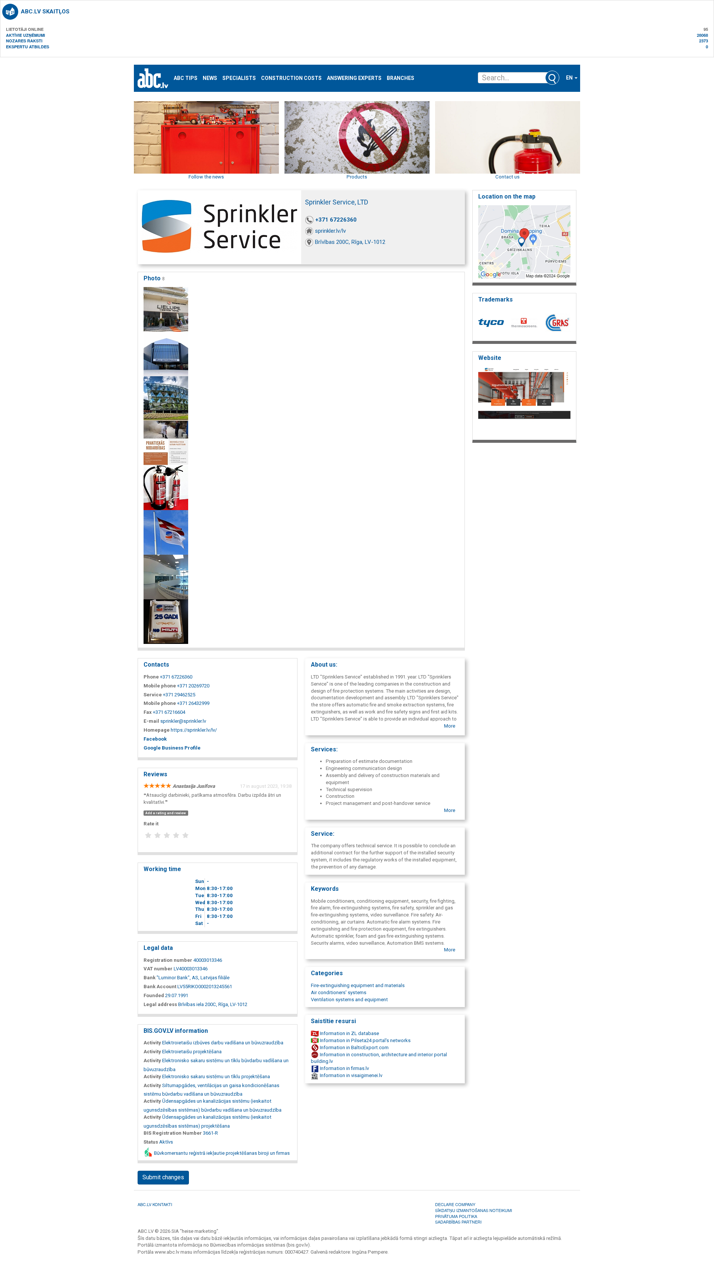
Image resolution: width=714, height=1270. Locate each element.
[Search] (552, 78)
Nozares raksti (24, 40)
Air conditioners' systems (338, 992)
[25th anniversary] (166, 621)
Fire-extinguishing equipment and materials (358, 985)
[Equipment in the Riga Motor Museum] (166, 354)
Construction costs (291, 78)
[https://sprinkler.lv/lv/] (524, 401)
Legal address (160, 1004)
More (449, 726)
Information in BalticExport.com (354, 1047)
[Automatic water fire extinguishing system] (166, 309)
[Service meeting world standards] (166, 532)
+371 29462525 (179, 694)
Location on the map (507, 196)
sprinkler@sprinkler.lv (183, 721)
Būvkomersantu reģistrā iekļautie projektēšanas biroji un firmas (221, 1153)
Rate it (151, 823)
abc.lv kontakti (155, 1204)
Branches (400, 78)
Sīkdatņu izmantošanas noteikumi (473, 1210)
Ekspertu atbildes (27, 46)
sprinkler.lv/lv (330, 231)
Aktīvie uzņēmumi (25, 35)
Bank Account (160, 986)
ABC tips (185, 78)
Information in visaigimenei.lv (350, 1075)
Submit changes (163, 1177)
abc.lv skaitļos (45, 11)
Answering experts (354, 78)
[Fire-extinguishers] (166, 487)
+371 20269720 (193, 686)
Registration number (168, 960)
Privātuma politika (456, 1216)
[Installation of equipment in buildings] (166, 398)
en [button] (570, 78)
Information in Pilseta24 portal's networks (365, 1040)
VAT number (158, 968)
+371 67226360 (336, 219)
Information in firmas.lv (344, 1068)
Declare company (455, 1204)
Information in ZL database (349, 1033)
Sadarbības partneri (458, 1222)
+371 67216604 (169, 712)
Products (357, 177)
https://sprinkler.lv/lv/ (194, 730)
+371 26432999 (193, 703)
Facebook (155, 739)
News (210, 78)
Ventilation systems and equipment (349, 999)
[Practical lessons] (166, 443)
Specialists (239, 78)
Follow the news (206, 177)
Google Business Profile (172, 748)
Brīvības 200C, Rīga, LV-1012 (350, 242)
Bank (149, 977)
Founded (154, 995)
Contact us (507, 177)
